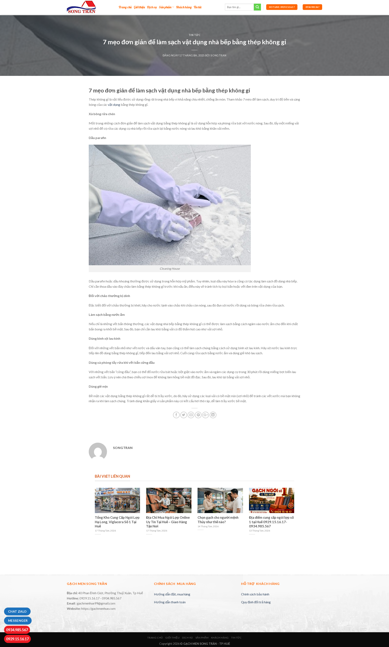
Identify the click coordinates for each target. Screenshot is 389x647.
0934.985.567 (17, 630)
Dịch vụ (152, 7)
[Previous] (94, 518)
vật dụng (114, 104)
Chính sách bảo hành (255, 594)
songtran (218, 55)
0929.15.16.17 (17, 639)
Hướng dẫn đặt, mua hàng (172, 594)
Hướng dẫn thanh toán (170, 602)
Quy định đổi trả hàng (256, 602)
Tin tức (198, 7)
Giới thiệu (139, 7)
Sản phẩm (165, 7)
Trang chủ (125, 7)
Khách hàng (184, 7)
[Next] (295, 518)
